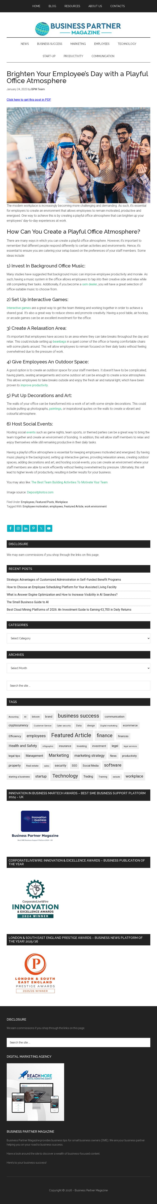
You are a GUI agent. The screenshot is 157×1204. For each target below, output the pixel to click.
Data (79, 725)
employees (56, 506)
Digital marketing (108, 725)
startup (41, 776)
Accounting (14, 717)
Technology (65, 776)
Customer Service (42, 725)
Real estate (32, 765)
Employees (27, 502)
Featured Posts (45, 502)
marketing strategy (89, 755)
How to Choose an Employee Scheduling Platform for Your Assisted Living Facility (62, 587)
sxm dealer (89, 284)
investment (99, 746)
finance (104, 735)
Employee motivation (35, 506)
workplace (134, 776)
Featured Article (73, 506)
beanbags (59, 341)
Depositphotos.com (40, 492)
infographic (48, 746)
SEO (74, 765)
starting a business (19, 776)
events (31, 432)
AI (25, 716)
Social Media (91, 765)
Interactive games (19, 308)
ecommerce (130, 725)
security (60, 765)
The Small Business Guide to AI (28, 602)
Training (103, 776)
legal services (130, 746)
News (113, 755)
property (15, 765)
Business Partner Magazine (78, 28)
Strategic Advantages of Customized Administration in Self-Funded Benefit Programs (64, 579)
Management (34, 756)
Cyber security (64, 725)
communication (114, 716)
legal (115, 746)
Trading (88, 776)
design (91, 725)
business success (78, 716)
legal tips (14, 756)
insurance (65, 746)
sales (46, 766)
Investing (82, 746)
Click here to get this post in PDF (29, 100)
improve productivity (34, 385)
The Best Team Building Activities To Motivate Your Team (69, 482)
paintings (55, 408)
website (116, 777)
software (112, 765)
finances (123, 736)
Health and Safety (23, 746)
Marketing (59, 755)
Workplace (61, 502)
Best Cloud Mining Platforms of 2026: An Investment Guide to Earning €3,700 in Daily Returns (69, 609)
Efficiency (15, 736)
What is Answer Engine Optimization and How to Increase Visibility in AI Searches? (62, 594)
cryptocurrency (18, 725)
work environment (96, 506)
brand (48, 716)
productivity (129, 756)
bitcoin (36, 716)
